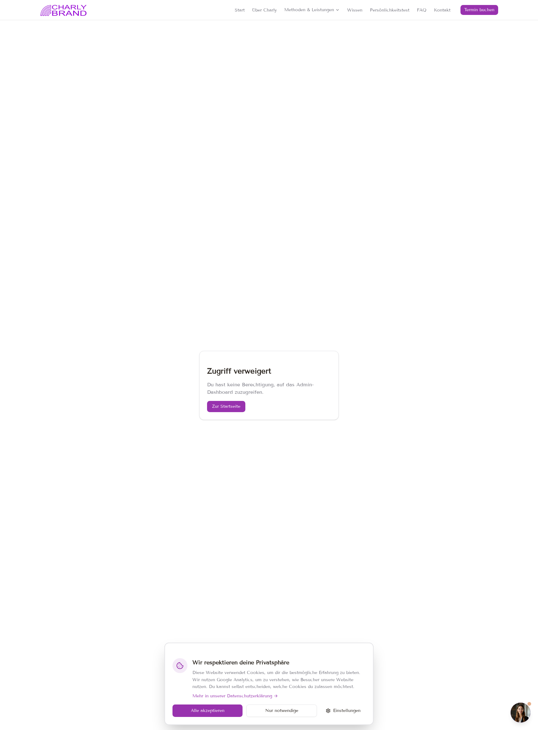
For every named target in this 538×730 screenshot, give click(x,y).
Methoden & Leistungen (309, 9)
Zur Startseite (226, 406)
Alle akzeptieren (207, 710)
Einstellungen (347, 710)
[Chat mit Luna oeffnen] (521, 713)
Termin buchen (479, 9)
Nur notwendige (281, 710)
